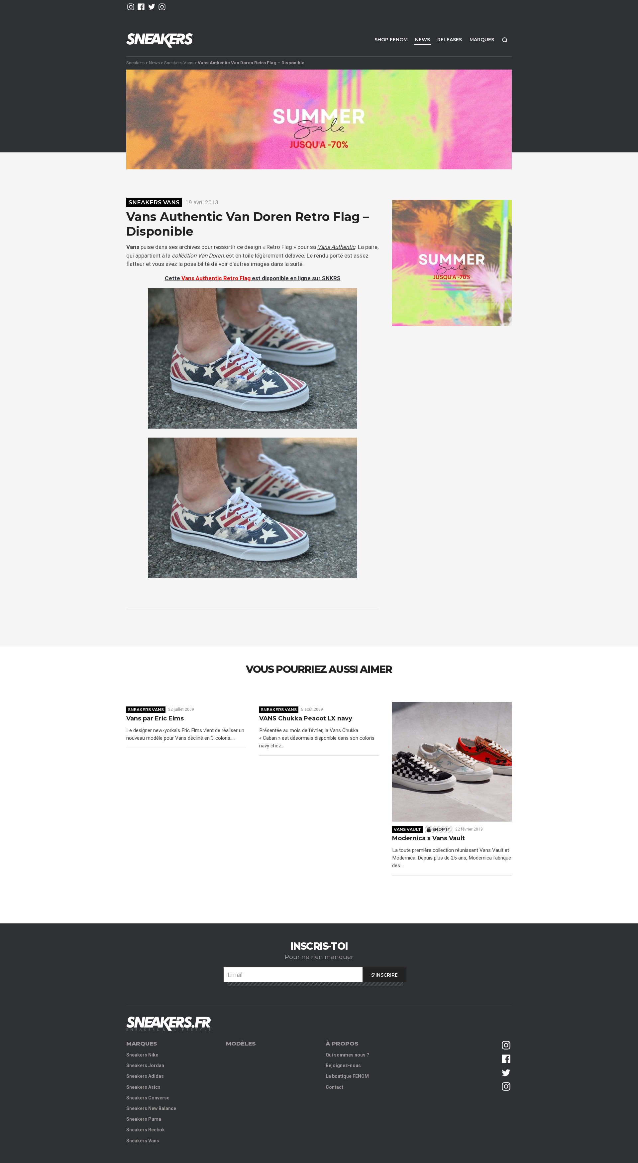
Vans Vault (407, 829)
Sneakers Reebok (145, 1129)
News (422, 40)
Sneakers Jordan (145, 1065)
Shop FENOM (391, 40)
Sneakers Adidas (145, 1076)
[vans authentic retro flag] (252, 358)
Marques (482, 40)
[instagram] (130, 6)
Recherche (505, 40)
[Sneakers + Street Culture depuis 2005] (168, 1024)
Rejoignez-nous (343, 1065)
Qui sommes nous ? (347, 1055)
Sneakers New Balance (151, 1108)
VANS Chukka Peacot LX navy (305, 718)
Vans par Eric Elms (155, 718)
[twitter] (151, 6)
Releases (449, 40)
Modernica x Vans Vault (428, 838)
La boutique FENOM (347, 1076)
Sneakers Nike (142, 1055)
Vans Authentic (336, 247)
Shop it (441, 829)
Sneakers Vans (178, 62)
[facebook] (141, 6)
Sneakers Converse (147, 1097)
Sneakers (135, 62)
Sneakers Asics (143, 1087)
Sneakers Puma (143, 1119)
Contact (334, 1087)
